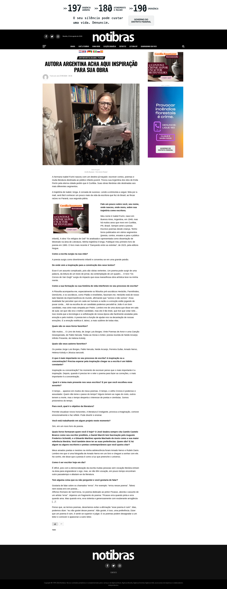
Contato (113, 572)
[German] (89, 51)
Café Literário (84, 46)
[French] (86, 51)
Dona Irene (96, 46)
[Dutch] (80, 51)
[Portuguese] (95, 51)
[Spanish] (101, 51)
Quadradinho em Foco (149, 46)
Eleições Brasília (109, 46)
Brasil (72, 46)
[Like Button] (55, 524)
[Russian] (98, 51)
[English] (83, 51)
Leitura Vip (133, 46)
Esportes (122, 46)
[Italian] (92, 51)
